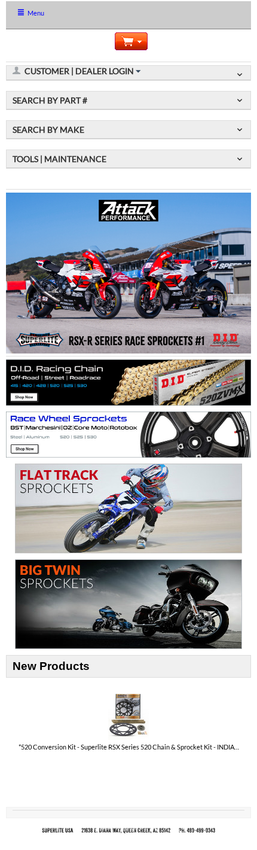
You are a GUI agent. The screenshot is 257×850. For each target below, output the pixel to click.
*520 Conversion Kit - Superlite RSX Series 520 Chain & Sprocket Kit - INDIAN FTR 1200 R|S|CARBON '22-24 (129, 747)
